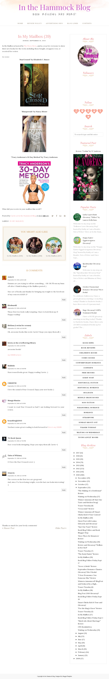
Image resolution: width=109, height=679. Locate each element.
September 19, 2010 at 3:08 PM (17, 368)
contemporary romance (88, 363)
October (81, 484)
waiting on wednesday (88, 432)
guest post (88, 378)
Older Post (60, 528)
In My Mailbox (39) (85, 557)
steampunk (88, 418)
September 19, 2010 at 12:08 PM (17, 328)
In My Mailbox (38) (85, 590)
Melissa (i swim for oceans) (19, 325)
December (82, 478)
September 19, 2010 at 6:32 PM (17, 423)
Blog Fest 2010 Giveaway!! (88, 593)
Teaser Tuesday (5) (85, 611)
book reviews (88, 348)
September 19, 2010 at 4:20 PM (17, 386)
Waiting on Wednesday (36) (89, 542)
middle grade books (88, 398)
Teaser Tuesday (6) (85, 587)
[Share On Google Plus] (60, 216)
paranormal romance (88, 408)
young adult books (88, 437)
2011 (77, 472)
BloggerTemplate (67, 676)
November (82, 481)
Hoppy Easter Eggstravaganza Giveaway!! (89, 240)
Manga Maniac (14, 400)
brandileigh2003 (15, 421)
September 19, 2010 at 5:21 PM (17, 403)
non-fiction (88, 403)
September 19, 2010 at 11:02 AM (17, 280)
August (81, 633)
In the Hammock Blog (54, 7)
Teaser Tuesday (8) (85, 506)
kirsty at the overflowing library (22, 343)
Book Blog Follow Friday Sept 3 (90, 618)
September (82, 487)
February (81, 652)
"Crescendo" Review (86, 509)
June (80, 639)
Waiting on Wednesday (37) (89, 496)
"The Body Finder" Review (88, 554)
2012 (78, 469)
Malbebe (11, 366)
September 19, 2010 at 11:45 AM (17, 308)
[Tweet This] (52, 216)
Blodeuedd (12, 305)
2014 (78, 462)
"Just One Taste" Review (87, 527)
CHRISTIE (12, 383)
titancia (11, 473)
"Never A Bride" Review (87, 566)
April (80, 646)
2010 (78, 475)
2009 (78, 658)
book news (88, 343)
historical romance (88, 388)
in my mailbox (17, 221)
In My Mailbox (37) (85, 615)
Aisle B (11, 277)
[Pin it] (64, 216)
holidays (88, 393)
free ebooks (88, 373)
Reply (63, 299)
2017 (78, 453)
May (79, 643)
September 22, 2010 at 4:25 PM (17, 458)
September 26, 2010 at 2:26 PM (17, 475)
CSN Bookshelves (85, 627)
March (80, 649)
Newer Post (9, 528)
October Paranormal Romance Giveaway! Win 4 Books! (93, 289)
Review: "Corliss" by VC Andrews (88, 151)
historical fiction (88, 383)
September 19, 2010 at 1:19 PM (16, 346)
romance (88, 412)
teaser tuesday (88, 427)
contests (88, 368)
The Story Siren (30, 46)
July (79, 636)
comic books (88, 358)
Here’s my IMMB (55, 427)
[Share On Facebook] (56, 216)
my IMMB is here (14, 355)
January (81, 655)
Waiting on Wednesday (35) (89, 630)
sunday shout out (88, 422)
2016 (78, 456)
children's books (88, 353)
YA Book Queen (14, 438)
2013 (78, 465)
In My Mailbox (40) (85, 518)
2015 (78, 459)
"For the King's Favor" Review (90, 608)
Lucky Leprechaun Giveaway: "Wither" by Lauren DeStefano (91, 217)
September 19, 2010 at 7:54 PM (17, 441)
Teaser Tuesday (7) (85, 551)
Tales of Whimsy (15, 455)
